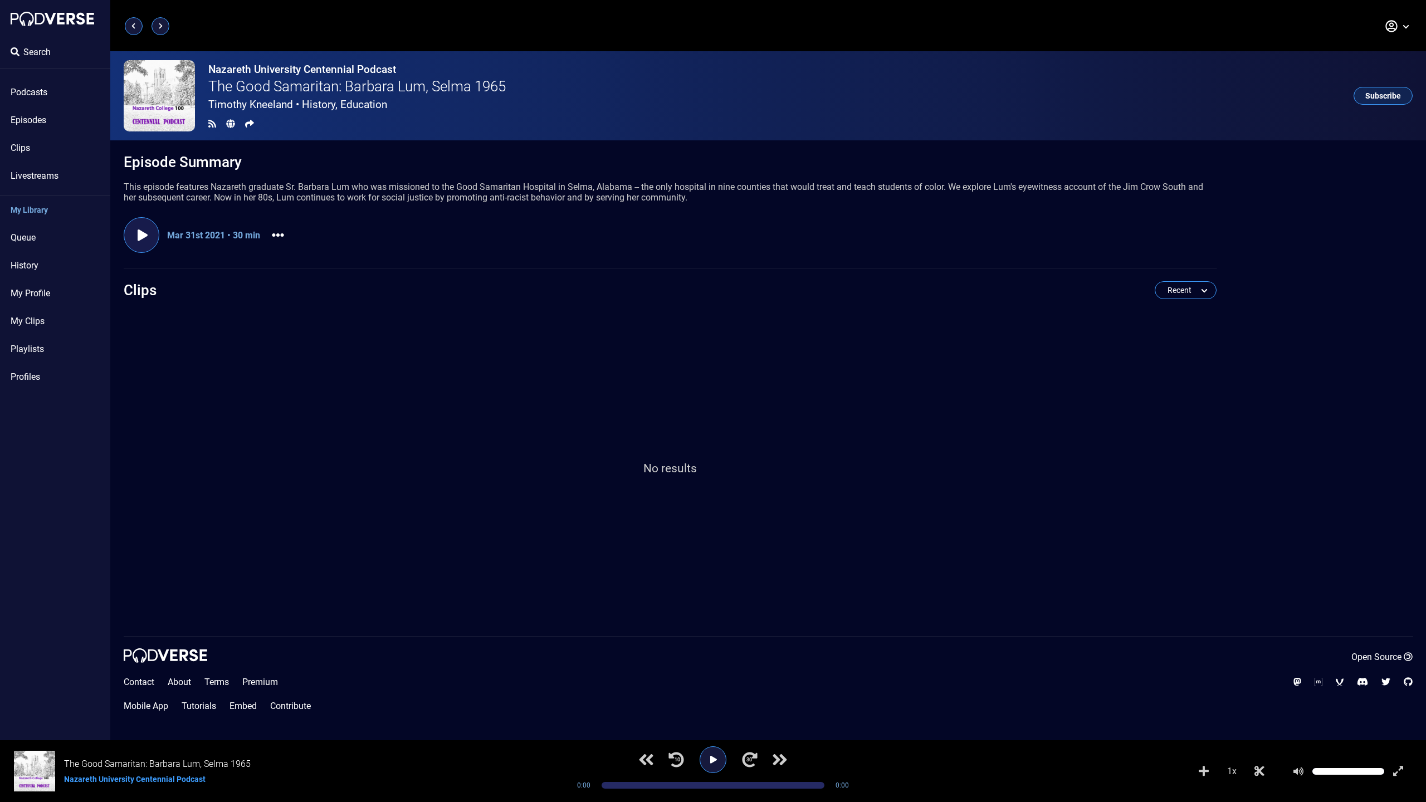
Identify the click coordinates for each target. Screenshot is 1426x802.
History (24, 265)
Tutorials (199, 706)
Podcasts (29, 92)
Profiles (25, 376)
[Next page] (160, 26)
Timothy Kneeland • (297, 104)
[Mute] (1298, 771)
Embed (243, 706)
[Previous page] (134, 26)
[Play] (713, 759)
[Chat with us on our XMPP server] (1340, 682)
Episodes (28, 120)
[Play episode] (141, 235)
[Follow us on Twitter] (1385, 682)
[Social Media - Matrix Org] (1318, 682)
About (179, 682)
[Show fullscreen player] (1398, 771)
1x (1232, 771)
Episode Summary (183, 162)
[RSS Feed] (212, 124)
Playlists (27, 349)
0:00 (583, 785)
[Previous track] (646, 759)
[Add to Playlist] (1204, 771)
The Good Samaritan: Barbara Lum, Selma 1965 (357, 86)
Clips (20, 148)
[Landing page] (52, 19)
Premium (260, 682)
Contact (139, 682)
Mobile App (146, 706)
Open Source (1376, 657)
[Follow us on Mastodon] (1297, 682)
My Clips (28, 321)
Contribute (290, 706)
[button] (1398, 26)
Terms (216, 682)
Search (37, 52)
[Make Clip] (1259, 771)
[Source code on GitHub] (1408, 682)
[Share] (249, 124)
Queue (23, 237)
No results (670, 468)
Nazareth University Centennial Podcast (302, 69)
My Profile (30, 293)
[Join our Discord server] (1362, 682)
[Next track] (779, 759)
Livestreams (34, 175)
